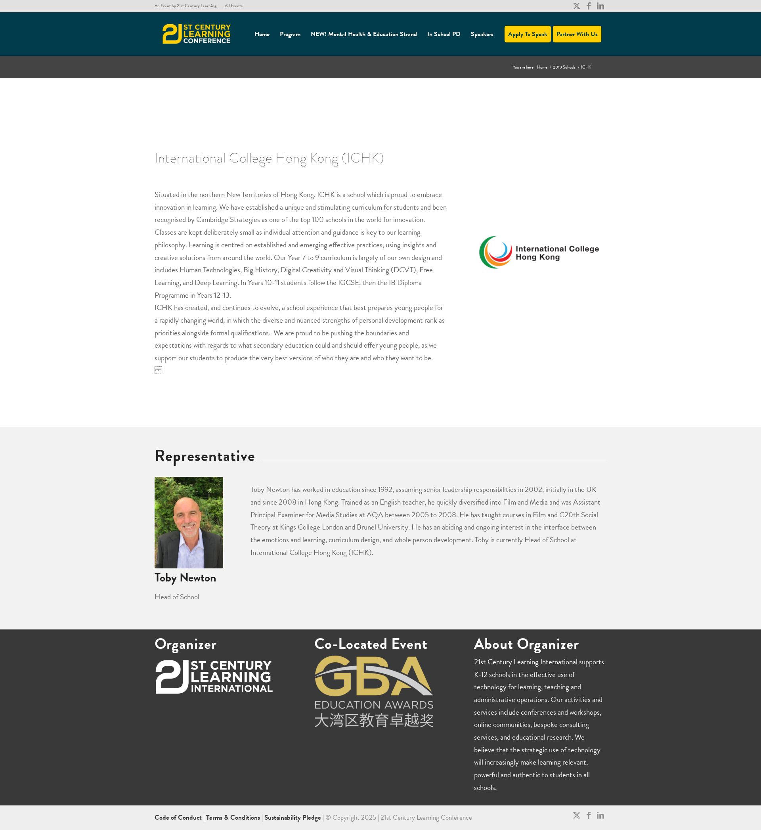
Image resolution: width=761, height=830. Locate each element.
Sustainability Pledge (293, 817)
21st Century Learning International (525, 661)
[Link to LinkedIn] (600, 6)
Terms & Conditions (233, 817)
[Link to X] (576, 6)
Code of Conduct (179, 817)
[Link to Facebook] (588, 6)
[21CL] (197, 34)
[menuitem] (188, 6)
